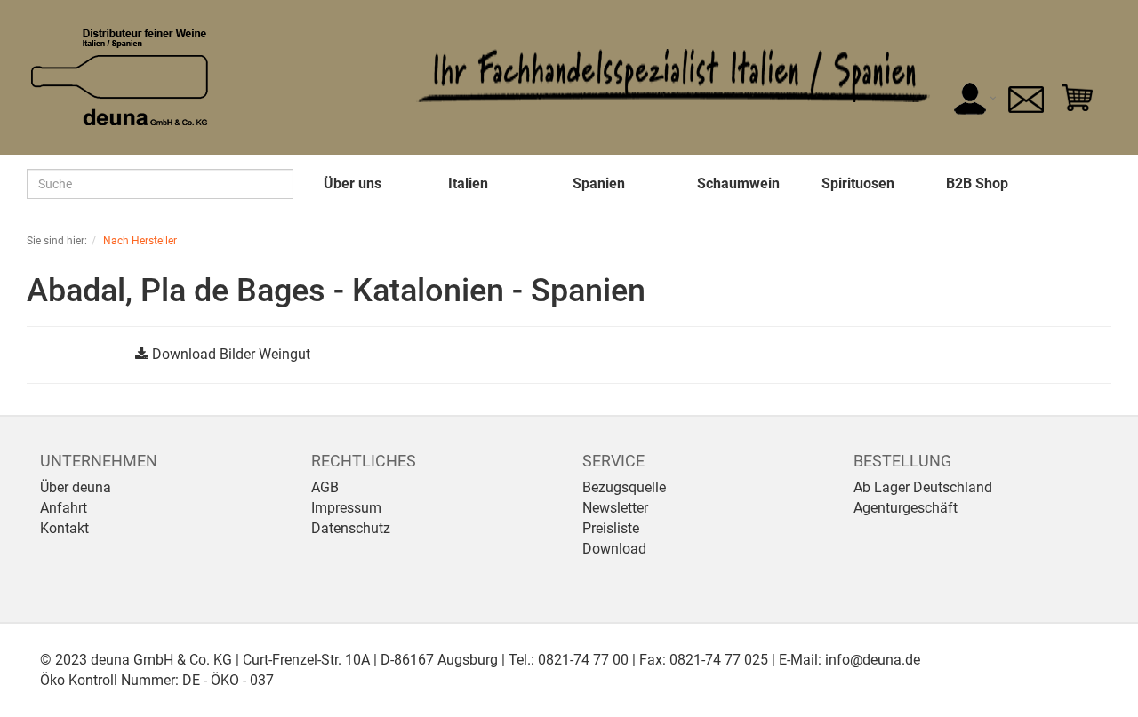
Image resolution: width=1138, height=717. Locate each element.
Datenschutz (350, 528)
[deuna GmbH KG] (120, 76)
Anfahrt (63, 507)
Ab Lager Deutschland (923, 487)
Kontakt (64, 528)
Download (614, 548)
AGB (325, 487)
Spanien (599, 183)
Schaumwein (738, 183)
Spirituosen (857, 183)
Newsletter (615, 507)
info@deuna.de (872, 659)
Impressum (346, 507)
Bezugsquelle (624, 487)
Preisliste (610, 528)
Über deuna (75, 487)
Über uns (352, 183)
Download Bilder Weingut (231, 354)
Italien (468, 183)
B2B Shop (977, 183)
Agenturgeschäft (906, 507)
